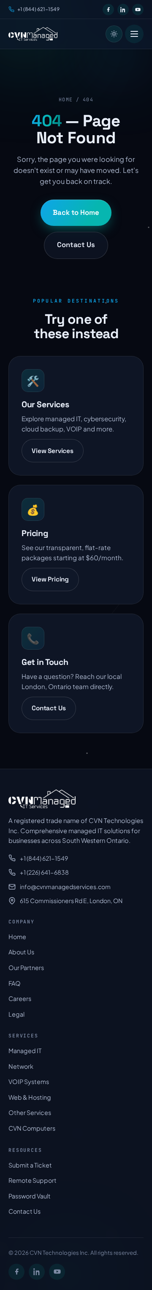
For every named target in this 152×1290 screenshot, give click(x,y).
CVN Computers (31, 1128)
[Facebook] (108, 9)
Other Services (29, 1112)
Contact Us (76, 244)
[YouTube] (138, 9)
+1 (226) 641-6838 (44, 872)
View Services (52, 451)
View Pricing (50, 579)
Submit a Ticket (30, 1165)
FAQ (14, 983)
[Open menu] (134, 34)
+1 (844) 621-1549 (38, 9)
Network (20, 1066)
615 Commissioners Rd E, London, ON (71, 900)
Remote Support (32, 1180)
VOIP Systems (28, 1081)
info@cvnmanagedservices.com (65, 886)
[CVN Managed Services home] (32, 34)
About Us (21, 952)
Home (66, 99)
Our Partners (26, 967)
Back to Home (76, 212)
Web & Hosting (29, 1097)
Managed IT (24, 1050)
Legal (16, 1014)
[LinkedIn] (123, 9)
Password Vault (29, 1196)
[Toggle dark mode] (114, 33)
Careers (19, 998)
